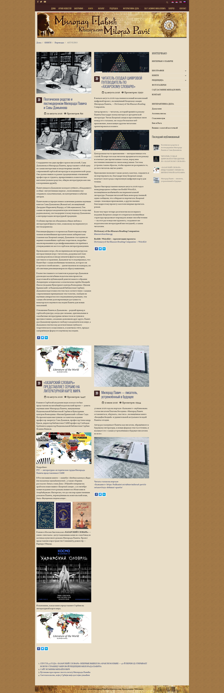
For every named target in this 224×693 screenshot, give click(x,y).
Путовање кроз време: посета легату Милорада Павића (65, 672)
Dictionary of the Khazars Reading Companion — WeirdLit (120, 242)
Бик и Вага (157, 123)
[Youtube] (45, 2)
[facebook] (37, 2)
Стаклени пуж (158, 118)
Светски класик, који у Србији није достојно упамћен (65, 675)
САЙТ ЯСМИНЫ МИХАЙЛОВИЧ (55, 669)
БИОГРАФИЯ (78, 8)
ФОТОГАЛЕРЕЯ (159, 85)
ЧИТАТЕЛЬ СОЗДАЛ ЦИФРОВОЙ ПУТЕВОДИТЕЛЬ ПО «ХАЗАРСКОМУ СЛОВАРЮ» (121, 82)
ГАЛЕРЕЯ (171, 8)
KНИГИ (90, 8)
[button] (182, 70)
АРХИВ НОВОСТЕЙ (64, 8)
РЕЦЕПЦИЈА (114, 8)
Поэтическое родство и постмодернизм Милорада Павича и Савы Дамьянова (65, 103)
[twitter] (41, 2)
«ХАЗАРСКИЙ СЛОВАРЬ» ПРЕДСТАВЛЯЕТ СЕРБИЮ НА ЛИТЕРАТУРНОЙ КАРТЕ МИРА (62, 386)
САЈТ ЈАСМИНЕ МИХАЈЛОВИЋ (155, 8)
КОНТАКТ (183, 8)
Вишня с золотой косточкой (165, 128)
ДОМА (53, 8)
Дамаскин (157, 108)
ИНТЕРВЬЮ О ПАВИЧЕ (162, 61)
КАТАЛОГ (101, 8)
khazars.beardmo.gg (103, 234)
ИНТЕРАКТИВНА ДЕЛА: (131, 8)
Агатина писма (159, 113)
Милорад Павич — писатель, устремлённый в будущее (119, 394)
